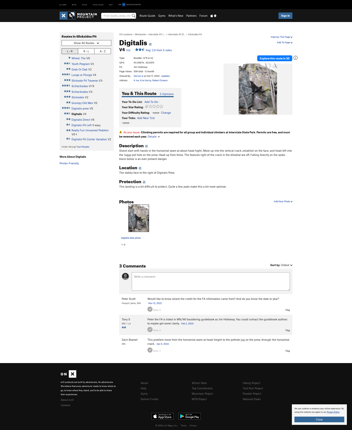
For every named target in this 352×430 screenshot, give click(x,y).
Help (143, 388)
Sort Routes (83, 146)
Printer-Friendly (69, 163)
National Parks (252, 399)
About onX (67, 399)
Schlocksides (80, 86)
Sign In (285, 15)
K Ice (136, 80)
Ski (111, 4)
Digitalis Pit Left (81, 125)
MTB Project (199, 399)
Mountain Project (202, 393)
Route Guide (147, 15)
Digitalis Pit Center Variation (89, 139)
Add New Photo (282, 201)
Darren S (138, 75)
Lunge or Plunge (82, 74)
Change (166, 112)
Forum (203, 15)
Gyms (161, 15)
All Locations (125, 34)
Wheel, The (79, 58)
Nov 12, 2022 (155, 303)
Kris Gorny (145, 80)
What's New (175, 15)
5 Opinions (167, 94)
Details (152, 136)
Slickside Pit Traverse (85, 80)
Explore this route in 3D (275, 58)
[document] (319, 414)
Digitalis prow (80, 108)
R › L (86, 51)
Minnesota (140, 34)
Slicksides (78, 97)
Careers (65, 405)
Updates (165, 75)
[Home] (80, 16)
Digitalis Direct (81, 119)
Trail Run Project (253, 388)
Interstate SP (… (156, 34)
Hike (84, 4)
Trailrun (98, 4)
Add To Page (284, 42)
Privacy (193, 425)
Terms (184, 425)
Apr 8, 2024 (162, 343)
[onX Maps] (68, 376)
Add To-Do (151, 101)
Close (319, 419)
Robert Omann (160, 80)
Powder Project (252, 393)
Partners (191, 15)
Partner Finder (149, 399)
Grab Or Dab (79, 69)
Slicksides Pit (195, 34)
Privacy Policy (333, 412)
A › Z (103, 51)
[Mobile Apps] (213, 15)
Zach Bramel (130, 339)
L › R (70, 51)
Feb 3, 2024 (187, 323)
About (144, 383)
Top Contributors (202, 388)
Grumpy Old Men (82, 103)
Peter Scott (128, 298)
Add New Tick (146, 118)
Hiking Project (251, 383)
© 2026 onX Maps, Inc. (166, 425)
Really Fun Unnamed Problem (90, 130)
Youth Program (81, 63)
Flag (287, 309)
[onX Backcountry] (130, 5)
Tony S (126, 319)
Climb (63, 4)
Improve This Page (281, 36)
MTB (74, 4)
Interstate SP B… (177, 34)
